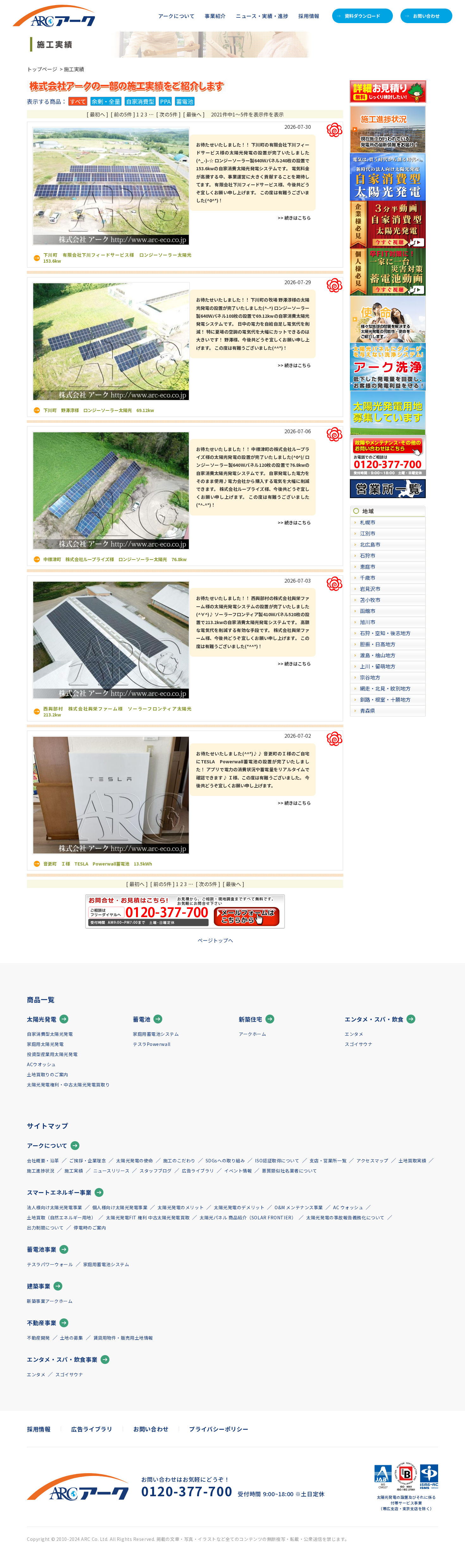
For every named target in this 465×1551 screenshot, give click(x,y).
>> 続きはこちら (294, 218)
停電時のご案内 (90, 1227)
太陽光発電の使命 (134, 1160)
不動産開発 (38, 1338)
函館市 (367, 611)
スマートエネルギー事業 (59, 1192)
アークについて (47, 1145)
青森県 (367, 710)
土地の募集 (71, 1338)
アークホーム (252, 1034)
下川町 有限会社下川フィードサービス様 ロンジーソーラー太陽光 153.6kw (119, 258)
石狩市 (367, 555)
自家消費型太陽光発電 (50, 1034)
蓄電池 (184, 101)
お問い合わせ (426, 16)
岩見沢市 (370, 588)
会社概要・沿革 (43, 1160)
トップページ (42, 69)
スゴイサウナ (358, 1044)
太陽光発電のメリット (181, 1207)
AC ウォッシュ (348, 1207)
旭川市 (367, 622)
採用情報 (308, 16)
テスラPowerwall (151, 1044)
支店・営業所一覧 (328, 1160)
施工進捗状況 (40, 1170)
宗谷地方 (370, 677)
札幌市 (367, 522)
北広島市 (370, 544)
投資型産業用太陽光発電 (52, 1054)
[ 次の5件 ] (168, 114)
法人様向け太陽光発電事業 (54, 1207)
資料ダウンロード (362, 16)
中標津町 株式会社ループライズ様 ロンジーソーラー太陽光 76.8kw (115, 559)
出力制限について (45, 1227)
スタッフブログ (156, 1170)
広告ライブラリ (198, 1170)
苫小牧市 (370, 600)
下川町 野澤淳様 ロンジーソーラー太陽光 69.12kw (98, 410)
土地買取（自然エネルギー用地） (61, 1217)
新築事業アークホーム (50, 1301)
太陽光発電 (42, 1019)
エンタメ (354, 1034)
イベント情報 (238, 1170)
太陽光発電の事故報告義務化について (345, 1217)
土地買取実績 (412, 1160)
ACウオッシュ (41, 1064)
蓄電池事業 (42, 1249)
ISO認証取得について (277, 1160)
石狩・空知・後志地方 (385, 633)
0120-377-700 (186, 1491)
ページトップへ (215, 940)
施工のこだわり (179, 1160)
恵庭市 (367, 566)
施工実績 (74, 1170)
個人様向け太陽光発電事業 (120, 1207)
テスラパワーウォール (50, 1264)
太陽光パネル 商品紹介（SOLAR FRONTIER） (248, 1217)
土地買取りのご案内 (47, 1074)
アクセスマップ (372, 1160)
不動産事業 (42, 1322)
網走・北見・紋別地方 (385, 688)
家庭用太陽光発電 (45, 1044)
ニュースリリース (111, 1170)
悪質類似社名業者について (289, 1170)
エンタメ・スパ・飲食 (374, 1019)
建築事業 (39, 1286)
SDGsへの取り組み (225, 1160)
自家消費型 (140, 101)
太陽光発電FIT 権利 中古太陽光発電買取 (147, 1217)
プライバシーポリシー (218, 1429)
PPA (165, 101)
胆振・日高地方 (377, 644)
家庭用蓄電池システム (156, 1034)
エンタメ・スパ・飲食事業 (62, 1359)
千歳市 (367, 577)
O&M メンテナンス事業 (299, 1207)
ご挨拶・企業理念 (87, 1160)
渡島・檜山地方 (377, 655)
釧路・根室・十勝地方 (385, 699)
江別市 (367, 533)
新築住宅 (251, 1019)
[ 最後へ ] (194, 114)
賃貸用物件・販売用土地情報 (123, 1338)
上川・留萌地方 (377, 666)
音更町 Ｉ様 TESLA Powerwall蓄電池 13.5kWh (97, 863)
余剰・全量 (106, 101)
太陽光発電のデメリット (239, 1207)
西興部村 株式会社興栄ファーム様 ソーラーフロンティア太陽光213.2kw (117, 711)
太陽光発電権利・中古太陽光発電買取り (68, 1084)
